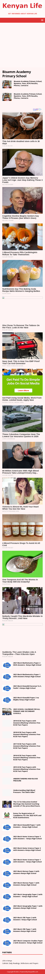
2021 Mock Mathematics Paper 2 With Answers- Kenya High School (27, 664)
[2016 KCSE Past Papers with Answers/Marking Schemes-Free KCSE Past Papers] (7, 760)
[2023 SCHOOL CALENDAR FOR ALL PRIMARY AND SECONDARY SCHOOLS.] (7, 714)
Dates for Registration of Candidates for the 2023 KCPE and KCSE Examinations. (27, 815)
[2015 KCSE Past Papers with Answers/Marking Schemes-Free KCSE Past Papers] (7, 772)
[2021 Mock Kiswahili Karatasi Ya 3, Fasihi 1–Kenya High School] (7, 691)
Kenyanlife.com (33, 972)
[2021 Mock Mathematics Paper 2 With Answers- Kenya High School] (7, 667)
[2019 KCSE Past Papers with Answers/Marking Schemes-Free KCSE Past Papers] (7, 725)
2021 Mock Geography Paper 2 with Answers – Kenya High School (27, 895)
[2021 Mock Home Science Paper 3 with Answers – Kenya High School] (7, 841)
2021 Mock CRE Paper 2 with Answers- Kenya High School (25, 918)
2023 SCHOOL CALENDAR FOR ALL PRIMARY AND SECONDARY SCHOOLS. (26, 711)
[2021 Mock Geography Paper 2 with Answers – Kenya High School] (7, 899)
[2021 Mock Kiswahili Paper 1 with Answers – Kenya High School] (7, 829)
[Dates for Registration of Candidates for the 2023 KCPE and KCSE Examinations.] (7, 818)
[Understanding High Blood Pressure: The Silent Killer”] (7, 795)
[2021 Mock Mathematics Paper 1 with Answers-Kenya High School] (7, 679)
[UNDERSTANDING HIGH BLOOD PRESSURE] (7, 783)
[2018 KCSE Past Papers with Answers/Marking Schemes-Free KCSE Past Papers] (7, 737)
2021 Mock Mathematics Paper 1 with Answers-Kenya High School (26, 675)
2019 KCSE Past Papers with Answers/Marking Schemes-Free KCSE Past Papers (26, 723)
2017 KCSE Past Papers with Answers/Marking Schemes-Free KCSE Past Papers (26, 746)
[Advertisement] (22, 45)
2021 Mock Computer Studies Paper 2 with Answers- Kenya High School (28, 942)
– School (27, 849)
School (26, 826)
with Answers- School (26, 884)
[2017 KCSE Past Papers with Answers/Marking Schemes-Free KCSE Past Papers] (7, 748)
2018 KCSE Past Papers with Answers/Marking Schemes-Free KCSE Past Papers (26, 734)
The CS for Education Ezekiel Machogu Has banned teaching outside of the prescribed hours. (26, 804)
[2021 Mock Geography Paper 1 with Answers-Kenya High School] (7, 910)
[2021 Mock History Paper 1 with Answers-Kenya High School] (7, 887)
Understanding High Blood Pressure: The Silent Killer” (24, 791)
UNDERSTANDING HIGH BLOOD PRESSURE (25, 780)
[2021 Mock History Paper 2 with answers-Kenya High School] (7, 876)
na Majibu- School (26, 699)
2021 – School (27, 687)
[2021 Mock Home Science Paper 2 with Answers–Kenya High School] (7, 853)
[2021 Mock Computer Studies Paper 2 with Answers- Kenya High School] (7, 945)
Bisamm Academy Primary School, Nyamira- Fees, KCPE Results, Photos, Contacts (28, 83)
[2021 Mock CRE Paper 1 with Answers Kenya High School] (7, 934)
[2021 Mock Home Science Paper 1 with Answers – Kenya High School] (7, 864)
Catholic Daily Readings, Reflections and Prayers (20, 963)
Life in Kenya (7, 961)
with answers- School (26, 872)
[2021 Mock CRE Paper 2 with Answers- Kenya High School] (7, 922)
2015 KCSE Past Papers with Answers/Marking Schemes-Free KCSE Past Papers (26, 769)
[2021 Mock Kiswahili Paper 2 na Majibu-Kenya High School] (7, 702)
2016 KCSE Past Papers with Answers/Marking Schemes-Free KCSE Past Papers (26, 757)
